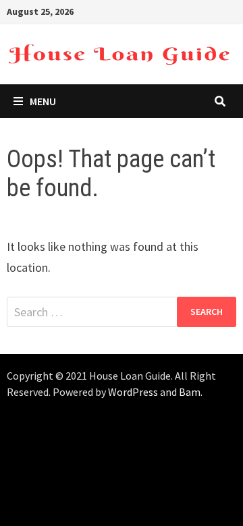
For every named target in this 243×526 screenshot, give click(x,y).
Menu (43, 101)
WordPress (133, 392)
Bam (189, 392)
